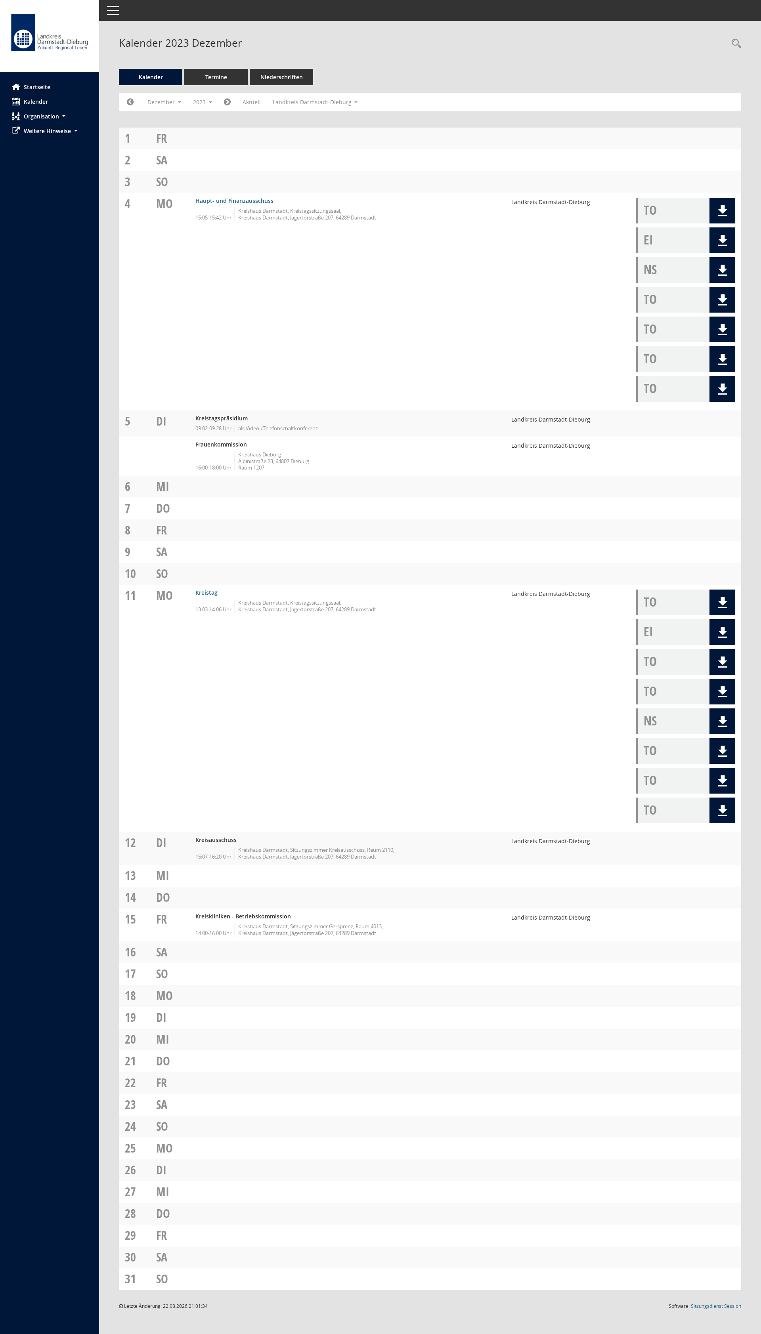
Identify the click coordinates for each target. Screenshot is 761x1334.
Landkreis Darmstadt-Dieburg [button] (313, 102)
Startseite (37, 87)
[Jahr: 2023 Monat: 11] (130, 102)
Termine (216, 77)
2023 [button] (200, 102)
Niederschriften (281, 77)
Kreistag (206, 592)
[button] (49, 116)
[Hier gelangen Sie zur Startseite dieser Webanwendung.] (49, 39)
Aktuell (252, 102)
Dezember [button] (161, 102)
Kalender (36, 101)
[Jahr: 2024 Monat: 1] (227, 102)
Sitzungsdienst (716, 1306)
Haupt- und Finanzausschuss (234, 200)
